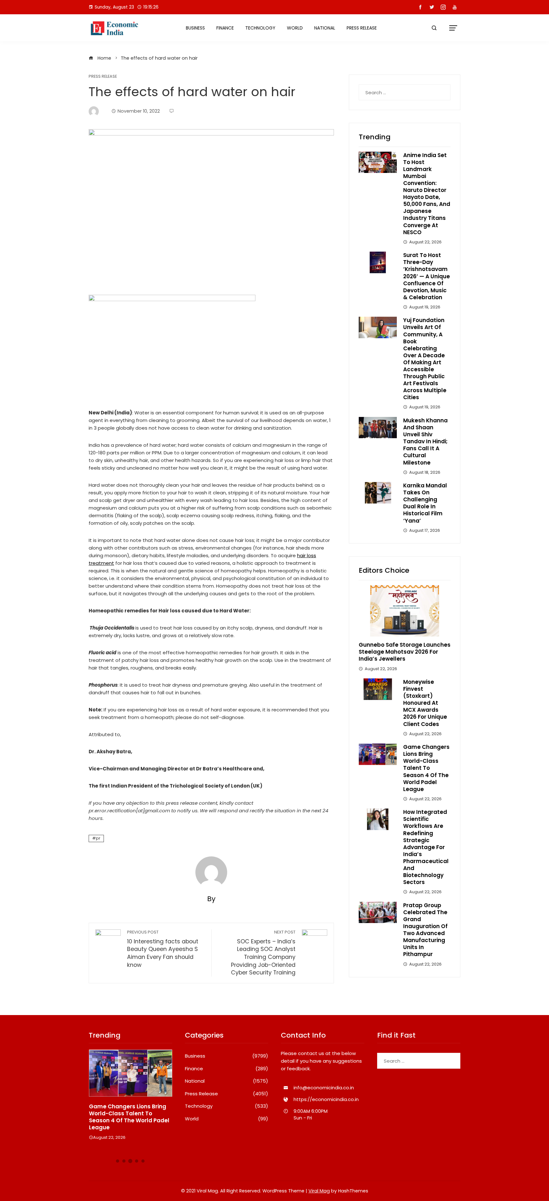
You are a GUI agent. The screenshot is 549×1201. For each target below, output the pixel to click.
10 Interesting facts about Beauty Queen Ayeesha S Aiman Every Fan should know (162, 949)
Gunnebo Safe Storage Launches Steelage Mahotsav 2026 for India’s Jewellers (405, 652)
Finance (225, 28)
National (324, 28)
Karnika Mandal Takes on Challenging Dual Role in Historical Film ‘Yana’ (425, 503)
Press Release (362, 28)
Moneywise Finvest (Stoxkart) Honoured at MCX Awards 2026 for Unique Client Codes (425, 703)
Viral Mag (319, 1191)
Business (195, 28)
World (295, 28)
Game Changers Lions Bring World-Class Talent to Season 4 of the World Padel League (426, 768)
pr (98, 838)
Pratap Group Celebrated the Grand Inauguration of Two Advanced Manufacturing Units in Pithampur (425, 929)
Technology (260, 28)
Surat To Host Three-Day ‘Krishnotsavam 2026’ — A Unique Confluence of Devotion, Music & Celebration (426, 276)
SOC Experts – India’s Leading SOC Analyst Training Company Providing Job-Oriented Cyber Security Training (263, 952)
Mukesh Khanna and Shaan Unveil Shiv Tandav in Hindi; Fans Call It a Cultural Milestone (425, 441)
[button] (117, 1161)
